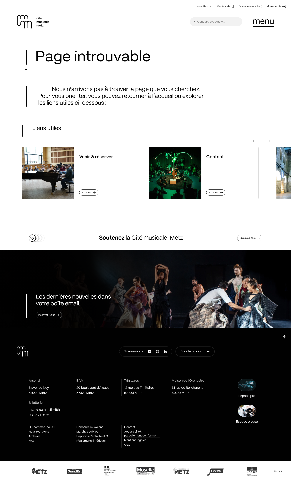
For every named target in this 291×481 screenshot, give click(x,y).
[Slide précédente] (253, 141)
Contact (129, 427)
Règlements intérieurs (90, 441)
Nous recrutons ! (39, 431)
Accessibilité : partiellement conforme (140, 433)
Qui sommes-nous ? (42, 427)
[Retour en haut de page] (284, 336)
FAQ (31, 441)
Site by (277, 471)
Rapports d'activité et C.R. (93, 436)
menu (263, 21)
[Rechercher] (194, 21)
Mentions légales (135, 440)
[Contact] (175, 173)
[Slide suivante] (269, 141)
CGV (127, 444)
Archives (34, 436)
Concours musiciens (89, 427)
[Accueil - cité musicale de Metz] (33, 21)
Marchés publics (87, 431)
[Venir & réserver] (48, 173)
